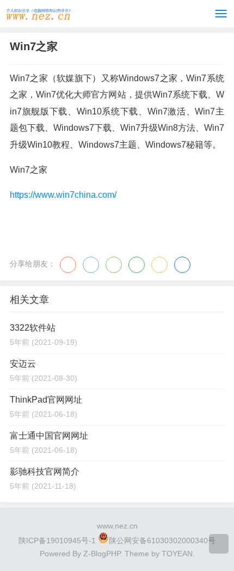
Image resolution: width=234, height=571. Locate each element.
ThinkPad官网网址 (46, 399)
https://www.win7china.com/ (63, 194)
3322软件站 (33, 327)
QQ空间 (159, 265)
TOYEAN (177, 553)
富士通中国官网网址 (49, 435)
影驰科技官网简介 (44, 471)
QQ (91, 265)
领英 (182, 265)
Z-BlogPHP (101, 553)
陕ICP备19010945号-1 (57, 540)
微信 (114, 265)
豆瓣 (136, 265)
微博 (68, 265)
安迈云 (23, 363)
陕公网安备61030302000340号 (162, 540)
